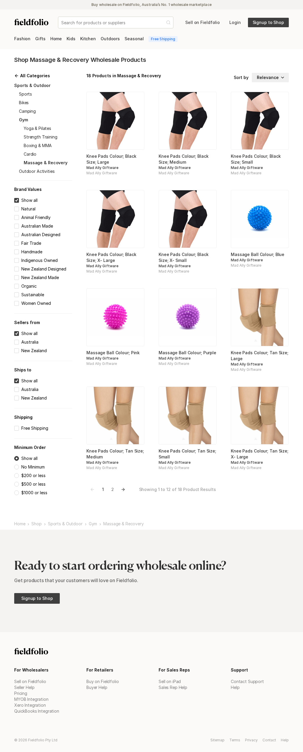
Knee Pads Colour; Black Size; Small (256, 159)
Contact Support (247, 681)
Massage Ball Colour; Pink (113, 352)
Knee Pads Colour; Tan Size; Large (260, 355)
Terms (234, 740)
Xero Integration (30, 705)
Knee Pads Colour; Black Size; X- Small (183, 257)
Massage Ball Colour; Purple (187, 352)
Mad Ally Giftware (102, 167)
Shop (36, 523)
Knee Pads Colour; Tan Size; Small (187, 453)
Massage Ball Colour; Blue (257, 254)
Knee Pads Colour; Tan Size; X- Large (260, 453)
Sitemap (217, 740)
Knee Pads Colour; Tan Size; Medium (115, 453)
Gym (93, 523)
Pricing (20, 693)
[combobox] (61, 23)
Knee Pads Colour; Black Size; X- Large (111, 257)
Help (235, 687)
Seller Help (24, 687)
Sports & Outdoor (65, 523)
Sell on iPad (170, 681)
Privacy (251, 740)
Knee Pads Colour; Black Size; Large (111, 159)
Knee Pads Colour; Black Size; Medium (183, 159)
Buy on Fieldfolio (102, 681)
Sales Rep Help (173, 687)
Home (19, 523)
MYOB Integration (31, 699)
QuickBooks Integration (36, 711)
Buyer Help (96, 687)
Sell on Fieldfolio (30, 681)
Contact (269, 740)
